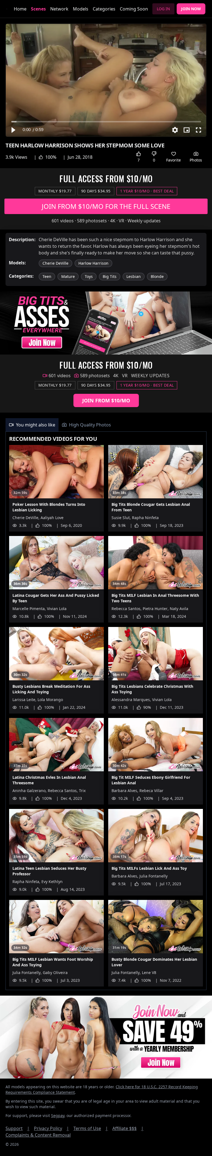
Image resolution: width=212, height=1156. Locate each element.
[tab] (32, 424)
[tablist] (106, 425)
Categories (104, 9)
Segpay (57, 1115)
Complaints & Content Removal (38, 1135)
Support (18, 1128)
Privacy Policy (51, 1128)
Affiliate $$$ (128, 1128)
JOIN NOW (191, 8)
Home (20, 9)
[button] (12, 130)
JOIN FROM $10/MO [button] (106, 400)
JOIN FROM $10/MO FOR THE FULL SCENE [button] (106, 206)
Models (80, 9)
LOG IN (163, 8)
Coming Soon (134, 9)
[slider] (106, 121)
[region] (106, 80)
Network (59, 9)
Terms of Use (90, 1128)
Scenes (38, 9)
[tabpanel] (106, 711)
